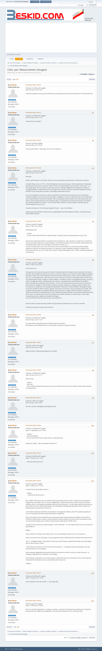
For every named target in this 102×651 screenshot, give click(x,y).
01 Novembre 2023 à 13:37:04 (33, 221)
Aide (79, 649)
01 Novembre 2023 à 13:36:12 (33, 112)
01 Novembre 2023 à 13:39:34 (33, 425)
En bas (9, 79)
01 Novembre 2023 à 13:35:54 (33, 85)
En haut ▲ (94, 649)
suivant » (91, 74)
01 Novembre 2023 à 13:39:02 (33, 370)
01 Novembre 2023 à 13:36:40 (33, 168)
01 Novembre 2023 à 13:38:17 (33, 259)
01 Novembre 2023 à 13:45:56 (33, 480)
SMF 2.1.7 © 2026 (9, 649)
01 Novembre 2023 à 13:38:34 (33, 314)
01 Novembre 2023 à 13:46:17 (33, 573)
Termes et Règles (86, 649)
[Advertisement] (51, 37)
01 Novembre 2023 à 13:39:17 (33, 397)
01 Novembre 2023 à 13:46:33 (33, 600)
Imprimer (92, 79)
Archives (13, 85)
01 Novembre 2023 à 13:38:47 (33, 342)
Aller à (65, 637)
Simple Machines (18, 649)
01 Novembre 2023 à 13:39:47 (33, 453)
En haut (9, 627)
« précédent (83, 74)
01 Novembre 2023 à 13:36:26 (33, 140)
